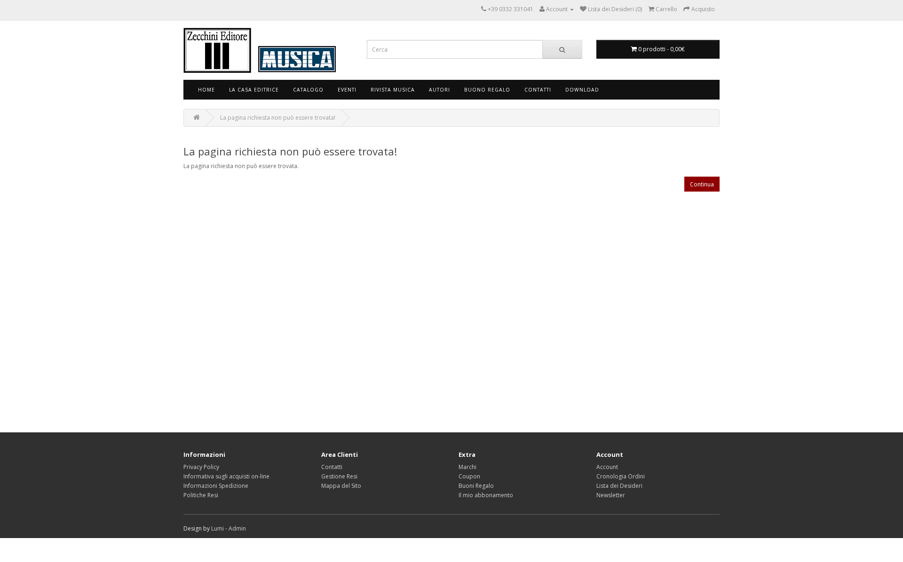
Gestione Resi (339, 476)
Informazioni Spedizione (215, 486)
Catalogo (308, 89)
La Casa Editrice (254, 89)
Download (582, 89)
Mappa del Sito (341, 486)
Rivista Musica (393, 89)
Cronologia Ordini (620, 476)
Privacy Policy (201, 467)
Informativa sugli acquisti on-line (226, 476)
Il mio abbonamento (486, 495)
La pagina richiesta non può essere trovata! (277, 118)
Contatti (537, 89)
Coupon (469, 476)
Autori (439, 89)
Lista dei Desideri (619, 486)
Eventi (347, 89)
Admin (237, 528)
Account (607, 467)
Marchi (467, 467)
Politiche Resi (200, 495)
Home (206, 89)
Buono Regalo (487, 89)
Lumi (217, 528)
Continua (702, 184)
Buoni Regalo (476, 486)
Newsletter (610, 495)
